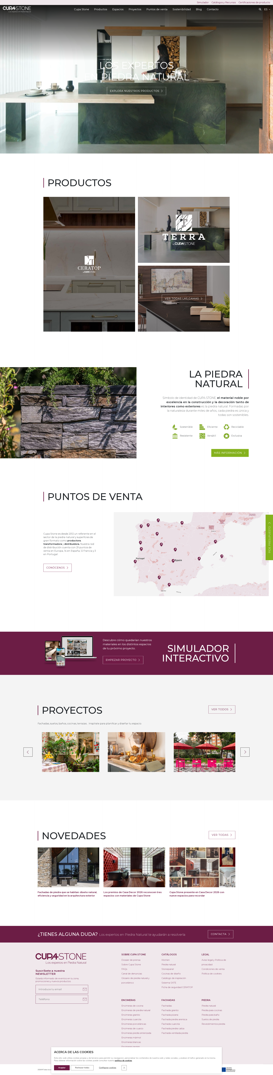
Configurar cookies (107, 1067)
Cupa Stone (81, 9)
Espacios (118, 9)
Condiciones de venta (213, 969)
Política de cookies (212, 973)
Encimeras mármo (130, 1037)
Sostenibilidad (182, 9)
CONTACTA (219, 934)
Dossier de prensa (130, 960)
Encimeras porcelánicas (133, 1024)
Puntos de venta (156, 9)
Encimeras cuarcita (131, 1019)
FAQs (124, 969)
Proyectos (135, 9)
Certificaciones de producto (254, 2)
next (245, 752)
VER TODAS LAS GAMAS (182, 298)
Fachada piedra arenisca (174, 1019)
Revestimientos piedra (213, 1024)
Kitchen (166, 960)
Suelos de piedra (210, 1019)
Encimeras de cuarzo (132, 1028)
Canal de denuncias (131, 973)
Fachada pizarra (170, 1014)
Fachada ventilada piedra (175, 1033)
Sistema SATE (169, 982)
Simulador (203, 2)
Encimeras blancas (131, 1042)
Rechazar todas (82, 1067)
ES (266, 9)
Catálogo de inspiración (174, 978)
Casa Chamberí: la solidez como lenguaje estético (70, 752)
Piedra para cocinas (212, 1010)
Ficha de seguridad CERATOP (177, 987)
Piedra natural (169, 964)
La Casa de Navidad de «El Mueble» (136, 752)
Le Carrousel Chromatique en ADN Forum (204, 752)
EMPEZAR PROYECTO (121, 660)
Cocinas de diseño (171, 973)
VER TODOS (219, 709)
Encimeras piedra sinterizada (136, 1033)
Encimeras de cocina (132, 1005)
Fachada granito (170, 1010)
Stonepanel (168, 969)
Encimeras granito (130, 1014)
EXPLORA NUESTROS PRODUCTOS (134, 91)
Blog (199, 9)
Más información (228, 452)
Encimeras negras (130, 1046)
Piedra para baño (210, 1014)
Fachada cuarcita (171, 1024)
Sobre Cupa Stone (131, 964)
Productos (100, 9)
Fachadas (167, 1005)
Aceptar (61, 1067)
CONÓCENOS (55, 567)
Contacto (213, 9)
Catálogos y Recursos (224, 2)
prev (28, 752)
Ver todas (220, 834)
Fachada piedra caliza (173, 1028)
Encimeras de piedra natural (135, 1010)
